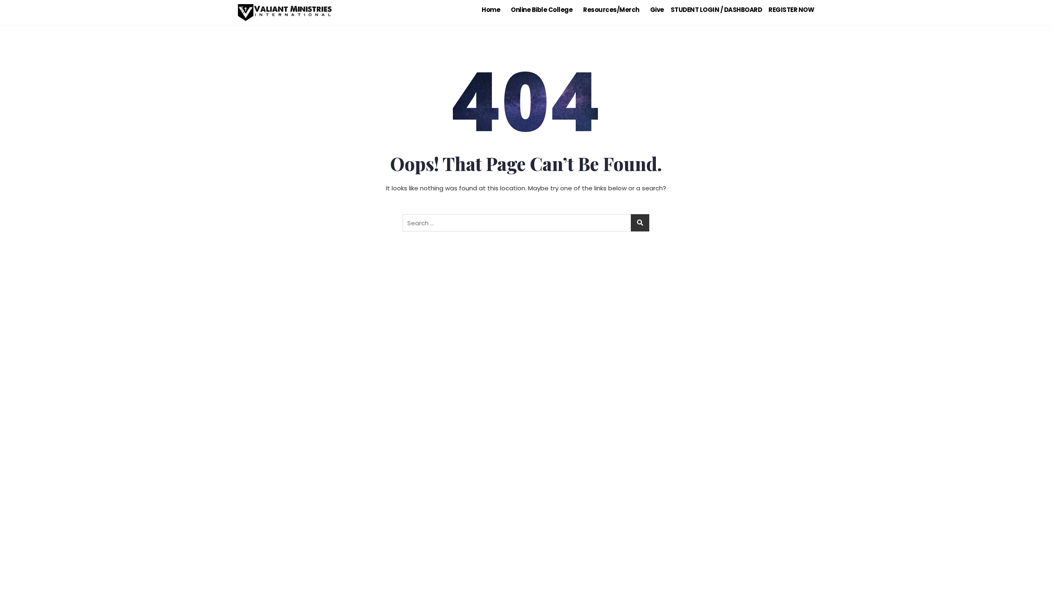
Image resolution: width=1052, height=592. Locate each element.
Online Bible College (541, 9)
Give (657, 9)
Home (491, 9)
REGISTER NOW (791, 9)
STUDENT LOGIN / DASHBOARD (716, 9)
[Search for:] (526, 222)
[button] (493, 9)
